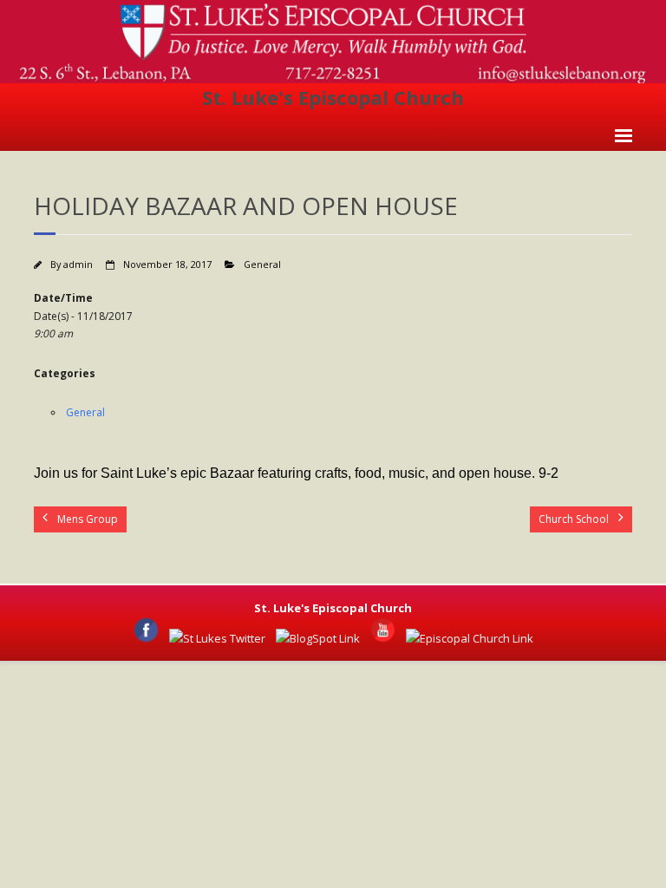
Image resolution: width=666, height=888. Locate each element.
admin (78, 264)
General (262, 264)
